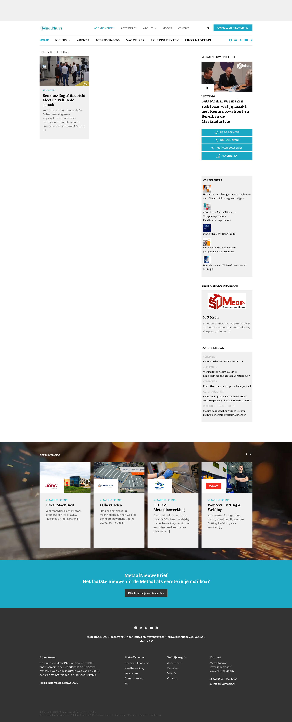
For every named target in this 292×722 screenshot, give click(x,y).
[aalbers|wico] (105, 485)
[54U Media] (227, 314)
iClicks (92, 712)
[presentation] (245, 454)
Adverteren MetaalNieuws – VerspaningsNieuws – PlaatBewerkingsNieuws (219, 216)
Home (44, 40)
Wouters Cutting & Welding (224, 507)
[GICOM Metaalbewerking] (159, 485)
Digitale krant (229, 140)
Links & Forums (198, 40)
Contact (183, 28)
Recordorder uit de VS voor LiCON (223, 361)
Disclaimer (119, 715)
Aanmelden (174, 663)
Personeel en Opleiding (219, 406)
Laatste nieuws (213, 347)
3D (126, 683)
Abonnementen (104, 28)
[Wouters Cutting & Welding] (213, 486)
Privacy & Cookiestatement (96, 715)
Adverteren (129, 28)
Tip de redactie (230, 132)
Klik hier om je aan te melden (146, 593)
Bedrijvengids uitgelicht (220, 285)
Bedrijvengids (108, 40)
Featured (49, 90)
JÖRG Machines (60, 505)
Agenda (83, 40)
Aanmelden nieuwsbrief (233, 27)
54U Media (211, 317)
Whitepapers (212, 180)
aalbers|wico (111, 505)
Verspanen (210, 356)
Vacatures (135, 40)
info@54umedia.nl (224, 683)
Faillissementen (165, 40)
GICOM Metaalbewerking (169, 507)
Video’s (167, 28)
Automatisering (213, 391)
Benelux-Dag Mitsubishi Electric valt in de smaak (64, 100)
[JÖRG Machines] (51, 486)
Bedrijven (173, 668)
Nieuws (61, 40)
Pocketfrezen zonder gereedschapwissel (227, 386)
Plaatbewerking (57, 500)
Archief (148, 28)
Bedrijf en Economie (137, 663)
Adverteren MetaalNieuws (53, 715)
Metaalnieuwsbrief (230, 147)
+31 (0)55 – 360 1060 (225, 678)
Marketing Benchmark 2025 (219, 233)
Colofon (74, 715)
